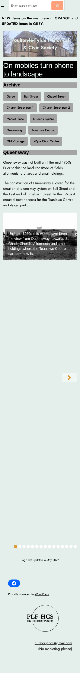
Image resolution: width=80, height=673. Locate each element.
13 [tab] (67, 546)
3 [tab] (24, 546)
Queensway (14, 130)
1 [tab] (15, 546)
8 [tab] (45, 546)
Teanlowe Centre (43, 130)
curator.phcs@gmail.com (53, 643)
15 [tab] (76, 546)
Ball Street (31, 96)
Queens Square (43, 119)
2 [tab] (19, 546)
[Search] (57, 5)
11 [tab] (59, 546)
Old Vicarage (16, 141)
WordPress (42, 594)
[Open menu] (2, 5)
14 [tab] (71, 546)
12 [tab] (63, 546)
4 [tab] (28, 546)
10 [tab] (54, 546)
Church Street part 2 (56, 107)
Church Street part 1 (20, 107)
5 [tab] (32, 546)
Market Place (15, 119)
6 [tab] (36, 546)
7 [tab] (41, 546)
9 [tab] (49, 546)
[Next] (69, 377)
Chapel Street (56, 96)
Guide (11, 96)
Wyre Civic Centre (46, 141)
